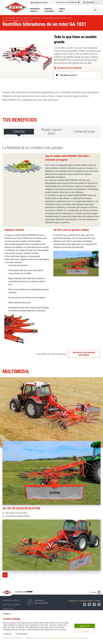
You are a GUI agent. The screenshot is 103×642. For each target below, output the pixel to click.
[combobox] (90, 3)
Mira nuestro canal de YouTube (16, 513)
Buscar (95, 10)
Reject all (84, 631)
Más (5, 574)
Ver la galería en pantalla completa (18, 516)
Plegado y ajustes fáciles (51, 131)
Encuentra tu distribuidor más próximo (84, 354)
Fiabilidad (18, 131)
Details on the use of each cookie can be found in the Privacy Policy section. (57, 638)
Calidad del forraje (84, 131)
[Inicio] (15, 7)
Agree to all (84, 626)
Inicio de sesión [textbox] (92, 2)
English (6, 614)
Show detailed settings (12, 638)
